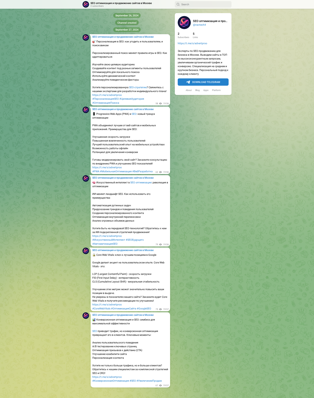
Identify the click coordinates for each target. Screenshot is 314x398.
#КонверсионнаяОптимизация (110, 380)
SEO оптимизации (141, 182)
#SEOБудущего (135, 239)
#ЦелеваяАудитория (131, 98)
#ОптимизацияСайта (123, 308)
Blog (197, 90)
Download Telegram (206, 82)
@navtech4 (199, 24)
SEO (134, 113)
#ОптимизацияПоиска (105, 102)
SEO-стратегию (138, 87)
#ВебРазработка (142, 171)
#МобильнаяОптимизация (116, 171)
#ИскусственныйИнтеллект (108, 239)
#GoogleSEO (144, 308)
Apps (205, 90)
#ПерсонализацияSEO (105, 98)
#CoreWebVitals (101, 308)
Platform (216, 90)
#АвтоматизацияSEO (105, 243)
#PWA (95, 171)
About (189, 90)
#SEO (133, 380)
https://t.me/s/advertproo (192, 43)
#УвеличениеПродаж (149, 380)
